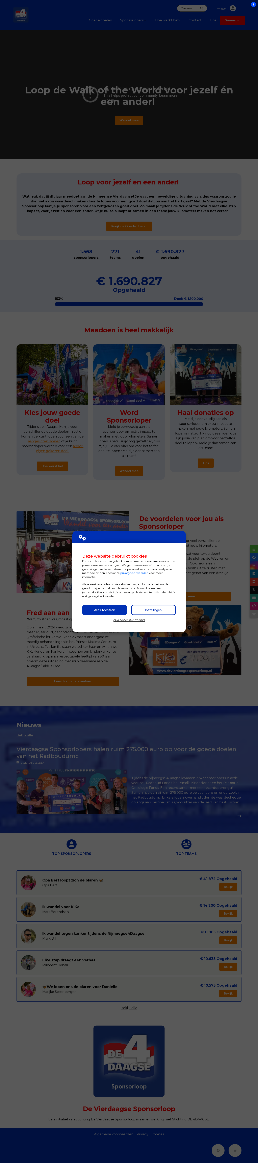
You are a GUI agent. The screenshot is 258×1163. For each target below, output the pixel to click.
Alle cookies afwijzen (129, 619)
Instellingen (153, 610)
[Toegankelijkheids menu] (253, 4)
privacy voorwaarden (134, 573)
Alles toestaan (104, 610)
